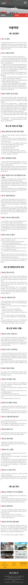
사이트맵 (4, 567)
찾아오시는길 (23, 565)
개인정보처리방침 (23, 563)
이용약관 (14, 563)
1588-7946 (11, 579)
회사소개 (4, 563)
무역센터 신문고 (4, 565)
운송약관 (14, 565)
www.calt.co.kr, (12, 44)
